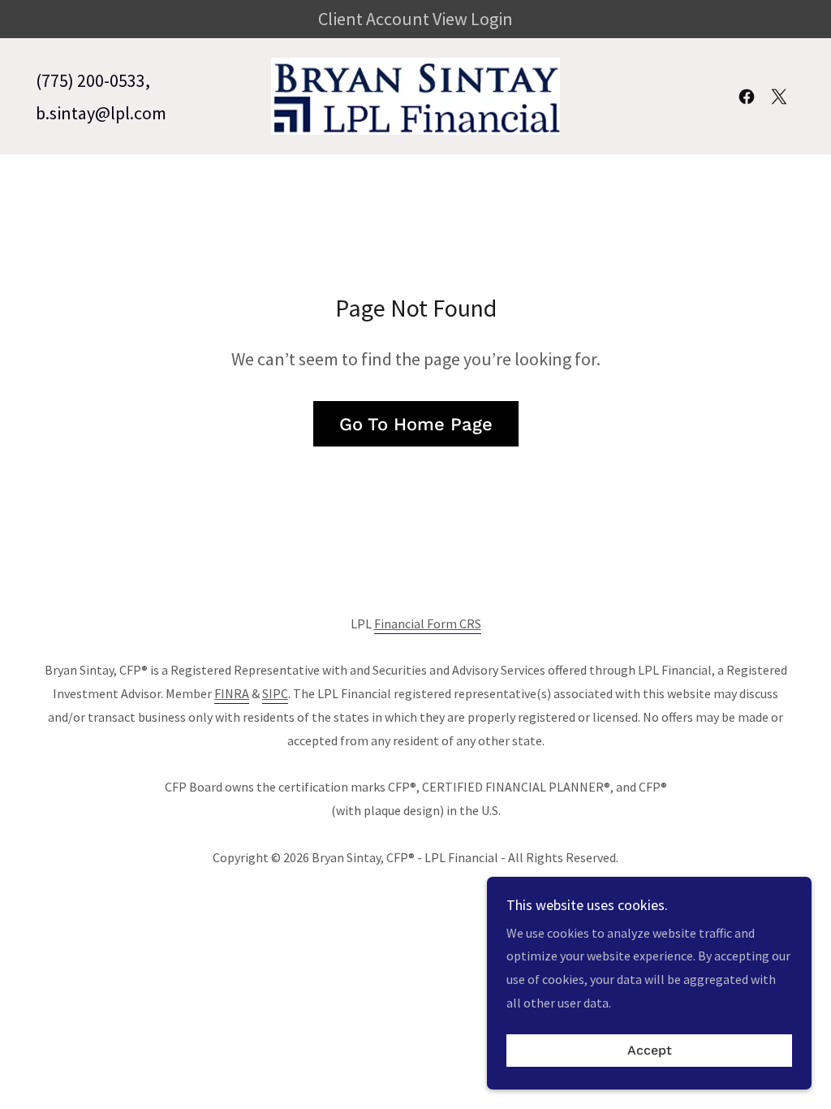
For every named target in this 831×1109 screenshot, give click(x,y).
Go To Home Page (416, 424)
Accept (649, 1051)
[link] (415, 94)
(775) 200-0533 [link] (90, 80)
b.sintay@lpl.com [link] (101, 112)
